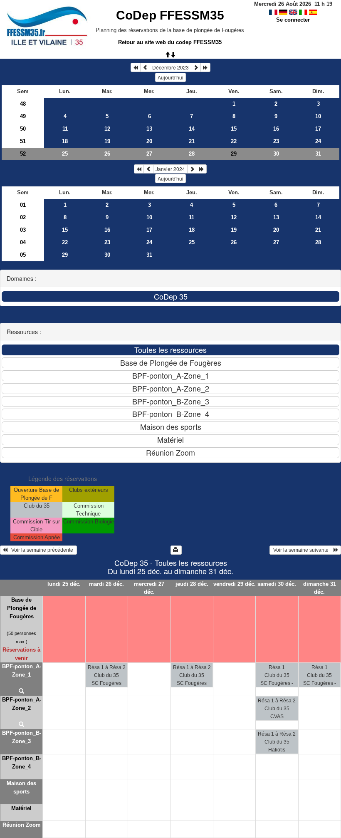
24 (318, 141)
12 (107, 129)
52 (23, 154)
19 (107, 141)
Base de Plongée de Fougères (21, 608)
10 (318, 116)
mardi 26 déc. (106, 584)
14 (192, 129)
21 (192, 141)
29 (65, 255)
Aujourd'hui (170, 77)
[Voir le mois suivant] (196, 67)
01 (23, 205)
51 (23, 141)
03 (23, 230)
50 (23, 129)
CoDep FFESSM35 (170, 15)
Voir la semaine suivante (303, 550)
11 (65, 129)
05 (23, 255)
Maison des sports (21, 787)
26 (107, 154)
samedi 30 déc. (276, 584)
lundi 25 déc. (64, 584)
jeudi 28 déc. (191, 584)
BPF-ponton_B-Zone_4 (21, 762)
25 (65, 154)
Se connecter (293, 20)
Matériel (21, 808)
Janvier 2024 (170, 168)
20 (149, 141)
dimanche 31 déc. (319, 588)
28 (192, 154)
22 (234, 141)
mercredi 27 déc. (149, 588)
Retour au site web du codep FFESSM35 (170, 42)
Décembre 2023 (170, 67)
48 (23, 104)
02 (23, 217)
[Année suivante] (205, 67)
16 (276, 129)
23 (276, 141)
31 (318, 154)
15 (234, 129)
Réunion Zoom (21, 825)
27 (149, 154)
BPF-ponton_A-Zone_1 (21, 670)
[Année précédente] (136, 67)
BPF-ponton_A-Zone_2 (21, 704)
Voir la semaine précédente (40, 550)
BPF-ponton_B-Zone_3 (21, 737)
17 (318, 129)
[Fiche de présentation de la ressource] (21, 691)
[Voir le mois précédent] (145, 67)
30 (276, 154)
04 (23, 242)
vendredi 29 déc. (234, 584)
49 (23, 116)
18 (65, 141)
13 (149, 129)
